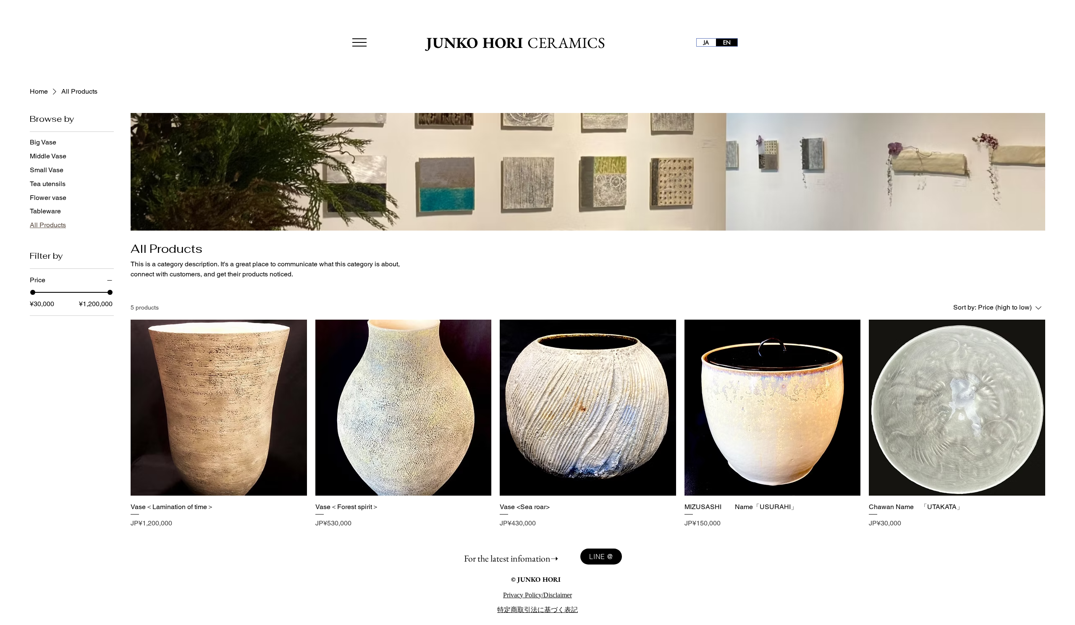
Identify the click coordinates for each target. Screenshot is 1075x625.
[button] (359, 42)
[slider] (33, 292)
